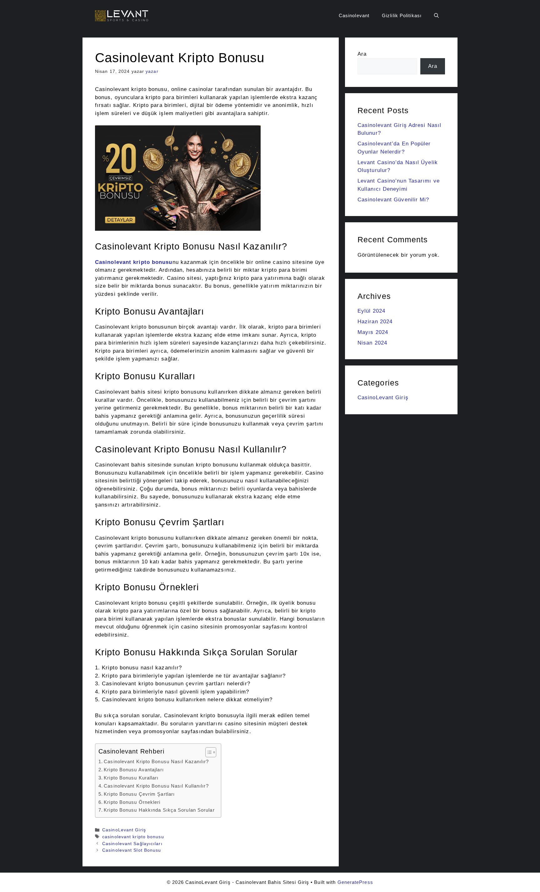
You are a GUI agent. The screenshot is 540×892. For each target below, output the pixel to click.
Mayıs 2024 (373, 332)
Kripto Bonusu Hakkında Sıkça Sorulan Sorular (159, 810)
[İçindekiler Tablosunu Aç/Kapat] (208, 752)
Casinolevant (354, 15)
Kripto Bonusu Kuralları (131, 777)
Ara (362, 54)
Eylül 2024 (371, 311)
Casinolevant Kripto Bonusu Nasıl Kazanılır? (156, 761)
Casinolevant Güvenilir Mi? (393, 200)
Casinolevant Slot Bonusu (131, 850)
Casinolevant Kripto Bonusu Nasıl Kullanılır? (156, 786)
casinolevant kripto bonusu (133, 836)
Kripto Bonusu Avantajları (134, 769)
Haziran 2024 (375, 322)
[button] (436, 15)
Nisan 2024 (372, 343)
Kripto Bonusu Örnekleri (132, 802)
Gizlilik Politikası (402, 15)
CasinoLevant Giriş (124, 829)
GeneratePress (355, 882)
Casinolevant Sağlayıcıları (132, 843)
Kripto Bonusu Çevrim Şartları (139, 794)
